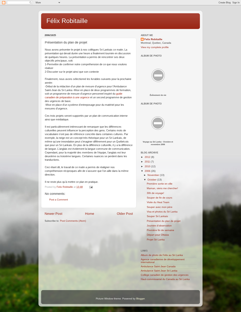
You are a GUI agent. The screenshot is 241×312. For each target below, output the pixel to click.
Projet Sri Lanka (156, 239)
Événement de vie (158, 95)
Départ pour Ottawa (158, 235)
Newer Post (53, 213)
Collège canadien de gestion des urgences (164, 275)
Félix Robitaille (67, 20)
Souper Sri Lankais (157, 216)
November (153, 175)
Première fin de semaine (160, 230)
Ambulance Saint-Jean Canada (158, 266)
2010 (148, 166)
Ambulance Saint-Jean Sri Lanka (159, 270)
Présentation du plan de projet (163, 221)
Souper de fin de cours (159, 197)
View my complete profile (155, 47)
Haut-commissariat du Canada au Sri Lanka (165, 279)
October (152, 179)
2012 (148, 157)
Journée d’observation (159, 225)
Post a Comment (58, 199)
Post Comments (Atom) (73, 221)
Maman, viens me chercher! (162, 188)
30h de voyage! (155, 193)
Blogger (140, 298)
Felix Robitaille (153, 39)
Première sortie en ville (159, 183)
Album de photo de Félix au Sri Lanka (162, 255)
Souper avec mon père (159, 207)
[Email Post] (90, 187)
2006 (148, 171)
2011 (148, 161)
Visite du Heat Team (158, 202)
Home (89, 213)
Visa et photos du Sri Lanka (162, 211)
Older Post (125, 213)
